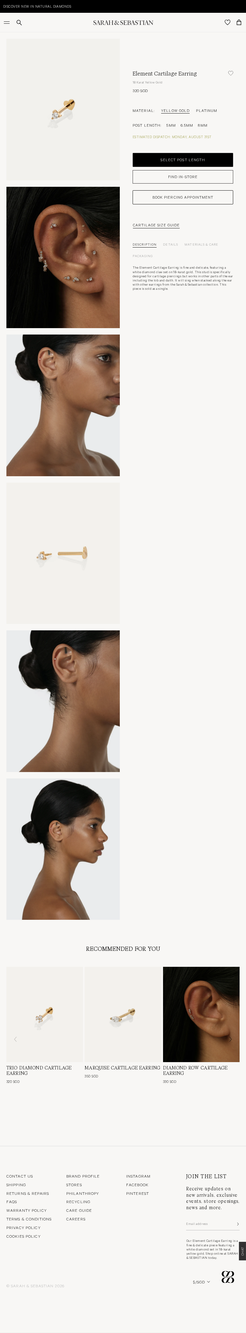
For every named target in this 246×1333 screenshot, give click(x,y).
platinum (206, 110)
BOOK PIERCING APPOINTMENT (183, 197)
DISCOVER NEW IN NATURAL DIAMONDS (37, 6)
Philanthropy (82, 1193)
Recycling (78, 1201)
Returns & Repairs (27, 1193)
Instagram (138, 1176)
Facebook (137, 1184)
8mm (202, 125)
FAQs (11, 1201)
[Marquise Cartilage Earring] (123, 1014)
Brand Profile (83, 1176)
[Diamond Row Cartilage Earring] (201, 1014)
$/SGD (199, 1281)
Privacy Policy (23, 1227)
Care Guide (79, 1210)
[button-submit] (237, 1224)
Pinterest (137, 1193)
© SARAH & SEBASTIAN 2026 (35, 1285)
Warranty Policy (26, 1210)
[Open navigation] (7, 22)
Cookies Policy (23, 1236)
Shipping (16, 1184)
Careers (76, 1218)
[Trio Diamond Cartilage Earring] (44, 1014)
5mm (171, 125)
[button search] (19, 23)
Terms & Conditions (29, 1218)
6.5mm (187, 125)
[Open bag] (239, 22)
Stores (74, 1184)
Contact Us (19, 1176)
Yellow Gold (175, 110)
